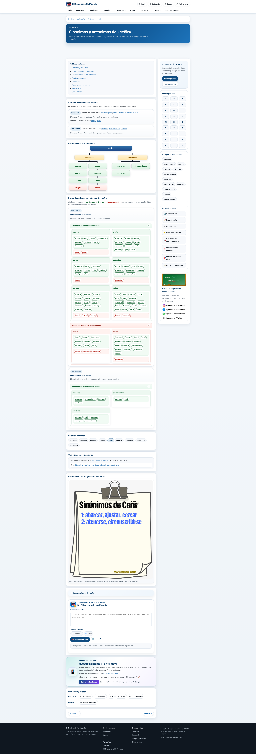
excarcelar (119, 338)
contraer (86, 351)
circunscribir (119, 302)
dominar (94, 302)
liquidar (118, 250)
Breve (90, 633)
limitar (117, 306)
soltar (99, 121)
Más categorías (170, 199)
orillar (132, 309)
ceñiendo (73, 440)
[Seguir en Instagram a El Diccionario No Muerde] (174, 280)
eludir (135, 306)
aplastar (78, 294)
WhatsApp (107, 742)
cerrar (117, 298)
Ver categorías (170, 84)
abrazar (77, 238)
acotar (117, 294)
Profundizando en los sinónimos (84, 75)
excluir (84, 252)
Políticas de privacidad (174, 737)
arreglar (137, 242)
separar (118, 353)
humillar (88, 306)
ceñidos (83, 440)
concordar (118, 246)
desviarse (126, 306)
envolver (141, 302)
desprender (138, 349)
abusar (86, 302)
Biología (181, 164)
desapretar (95, 338)
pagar (126, 250)
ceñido (102, 440)
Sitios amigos (137, 742)
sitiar (86, 274)
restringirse (131, 274)
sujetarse (78, 403)
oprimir (129, 113)
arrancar (137, 341)
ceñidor (93, 440)
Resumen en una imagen (81, 85)
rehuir (139, 309)
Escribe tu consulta (77, 610)
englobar (88, 242)
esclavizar (78, 306)
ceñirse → (148, 713)
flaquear (78, 345)
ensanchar (119, 280)
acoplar (127, 238)
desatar (78, 341)
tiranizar (88, 309)
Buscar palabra (170, 79)
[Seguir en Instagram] (174, 305)
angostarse (119, 270)
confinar (103, 270)
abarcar (103, 113)
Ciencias (167, 169)
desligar (118, 349)
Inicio (70, 10)
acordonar (78, 266)
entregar (96, 341)
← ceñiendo (74, 713)
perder (86, 345)
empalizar (78, 270)
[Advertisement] (128, 49)
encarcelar (119, 359)
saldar (133, 250)
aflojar (93, 121)
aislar (125, 294)
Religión (167, 194)
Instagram (107, 735)
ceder (77, 338)
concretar (94, 417)
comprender (102, 238)
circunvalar (96, 266)
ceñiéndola (141, 440)
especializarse (90, 421)
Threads (106, 746)
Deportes (177, 169)
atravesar (126, 316)
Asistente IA (76, 88)
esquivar (143, 306)
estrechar (122, 113)
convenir (129, 246)
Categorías (136, 735)
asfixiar (87, 298)
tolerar (85, 316)
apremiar (87, 294)
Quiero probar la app (89, 682)
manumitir (118, 341)
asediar (132, 294)
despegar (127, 349)
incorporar (79, 246)
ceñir (99, 19)
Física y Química (170, 174)
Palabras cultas (169, 189)
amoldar (136, 238)
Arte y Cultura (169, 164)
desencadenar (137, 345)
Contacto (135, 732)
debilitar (85, 338)
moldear (129, 242)
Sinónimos (91, 19)
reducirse (140, 270)
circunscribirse (114, 129)
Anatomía (167, 159)
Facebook (107, 732)
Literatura (167, 179)
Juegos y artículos (172, 10)
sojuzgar (97, 306)
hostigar (78, 274)
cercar (115, 113)
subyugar (78, 309)
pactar (137, 246)
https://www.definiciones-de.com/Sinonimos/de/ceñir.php (97, 465)
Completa (77, 633)
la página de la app (110, 673)
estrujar (78, 302)
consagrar (78, 421)
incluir (96, 242)
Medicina (180, 184)
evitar (117, 309)
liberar (77, 280)
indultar (128, 338)
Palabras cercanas (79, 78)
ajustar (109, 113)
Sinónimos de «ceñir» (100, 460)
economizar (119, 274)
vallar (95, 270)
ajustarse (78, 399)
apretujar (78, 298)
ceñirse (119, 440)
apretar (126, 266)
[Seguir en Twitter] (174, 318)
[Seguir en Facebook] (174, 309)
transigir (94, 316)
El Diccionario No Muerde (113, 749)
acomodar (118, 238)
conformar (119, 242)
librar (144, 338)
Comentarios (77, 92)
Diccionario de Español (76, 19)
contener (78, 242)
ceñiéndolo (74, 445)
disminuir (87, 341)
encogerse (130, 270)
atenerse (104, 129)
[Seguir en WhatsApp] (174, 313)
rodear (135, 113)
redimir (128, 341)
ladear (124, 309)
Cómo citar (76, 81)
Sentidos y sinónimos (80, 68)
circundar (132, 298)
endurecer (96, 351)
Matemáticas (169, 184)
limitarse (124, 129)
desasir (117, 345)
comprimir (96, 298)
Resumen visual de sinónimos (83, 71)
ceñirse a (129, 440)
